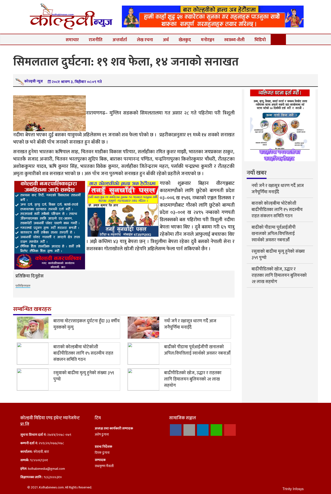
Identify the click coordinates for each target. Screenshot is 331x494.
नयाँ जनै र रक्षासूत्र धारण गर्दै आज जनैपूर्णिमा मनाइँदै (190, 324)
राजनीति (95, 39)
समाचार (72, 39)
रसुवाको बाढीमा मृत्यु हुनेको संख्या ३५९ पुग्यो (83, 376)
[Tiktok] (189, 430)
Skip (309, 8)
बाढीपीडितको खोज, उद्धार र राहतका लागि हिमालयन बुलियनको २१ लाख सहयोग (192, 379)
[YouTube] (230, 430)
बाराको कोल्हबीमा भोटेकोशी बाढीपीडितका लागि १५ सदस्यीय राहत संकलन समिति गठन (83, 353)
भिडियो (260, 39)
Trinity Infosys (293, 488)
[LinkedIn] (203, 430)
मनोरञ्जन (207, 39)
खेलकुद (185, 39)
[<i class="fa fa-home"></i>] (53, 39)
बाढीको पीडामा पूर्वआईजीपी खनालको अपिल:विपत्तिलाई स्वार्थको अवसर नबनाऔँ (197, 350)
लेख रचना (145, 39)
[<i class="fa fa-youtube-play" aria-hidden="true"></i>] (278, 39)
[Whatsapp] (216, 430)
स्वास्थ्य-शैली (234, 39)
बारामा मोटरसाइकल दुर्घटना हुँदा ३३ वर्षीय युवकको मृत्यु (86, 324)
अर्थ (166, 39)
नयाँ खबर (257, 173)
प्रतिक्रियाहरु (23, 285)
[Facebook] (175, 430)
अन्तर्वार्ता (119, 39)
